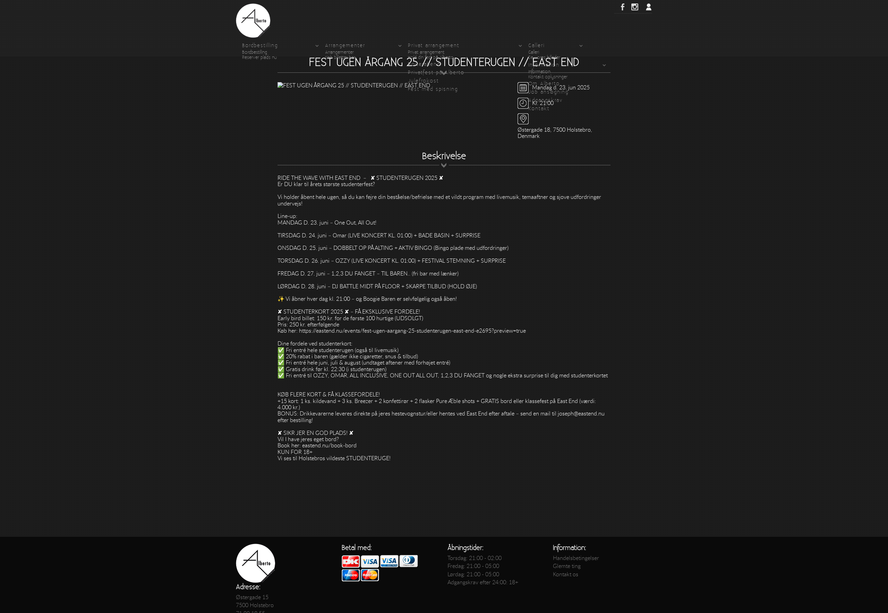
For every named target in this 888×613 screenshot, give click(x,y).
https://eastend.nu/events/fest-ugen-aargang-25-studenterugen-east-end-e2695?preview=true (412, 330)
